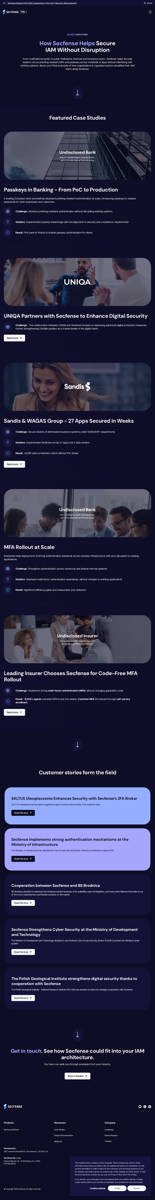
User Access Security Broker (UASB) (95, 940)
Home (72, 34)
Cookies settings (98, 1188)
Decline (137, 1188)
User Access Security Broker (67, 850)
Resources (60, 1122)
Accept (117, 1188)
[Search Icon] (148, 3)
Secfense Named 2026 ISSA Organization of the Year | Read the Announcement (42, 3)
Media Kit (58, 1141)
